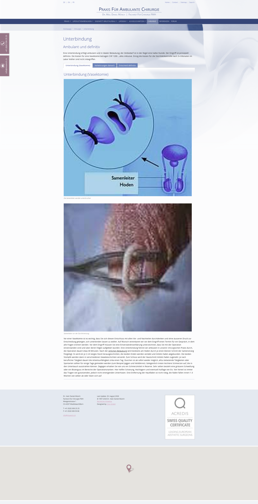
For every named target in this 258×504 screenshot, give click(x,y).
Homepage (67, 29)
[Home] (129, 18)
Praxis (66, 21)
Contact (175, 2)
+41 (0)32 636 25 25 (6, 43)
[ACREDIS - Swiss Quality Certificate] (180, 396)
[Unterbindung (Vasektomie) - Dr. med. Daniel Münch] (128, 80)
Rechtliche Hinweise (104, 401)
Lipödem (122, 21)
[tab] (78, 65)
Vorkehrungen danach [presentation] (105, 65)
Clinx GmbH (111, 404)
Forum (174, 21)
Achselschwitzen (136, 21)
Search (191, 2)
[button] (129, 468)
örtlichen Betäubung (117, 351)
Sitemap (183, 2)
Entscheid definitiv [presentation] (127, 65)
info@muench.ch (69, 415)
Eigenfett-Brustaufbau (105, 21)
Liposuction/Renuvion (82, 21)
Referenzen (164, 21)
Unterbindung (89, 29)
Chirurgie (152, 21)
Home (167, 2)
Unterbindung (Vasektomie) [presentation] (78, 65)
